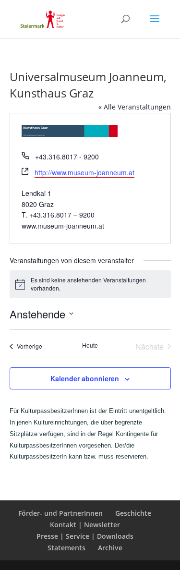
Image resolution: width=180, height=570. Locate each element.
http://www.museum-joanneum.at (84, 172)
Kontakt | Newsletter (85, 524)
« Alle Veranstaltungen (134, 106)
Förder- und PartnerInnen (60, 513)
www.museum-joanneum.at (63, 225)
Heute (90, 345)
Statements (66, 547)
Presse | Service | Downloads (84, 536)
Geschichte (133, 513)
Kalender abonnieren (84, 378)
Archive (110, 547)
